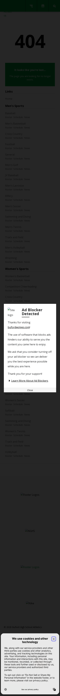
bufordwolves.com (19, 327)
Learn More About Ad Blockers (29, 380)
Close (30, 390)
